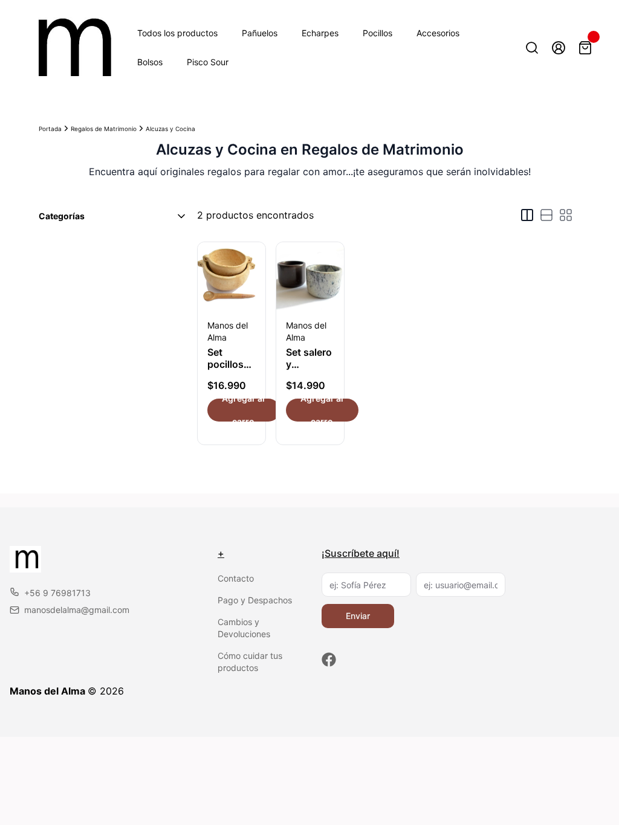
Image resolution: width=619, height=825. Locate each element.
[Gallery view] (566, 215)
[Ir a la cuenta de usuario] (558, 47)
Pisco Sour (207, 62)
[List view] (546, 215)
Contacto (236, 578)
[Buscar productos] (532, 47)
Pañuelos (259, 33)
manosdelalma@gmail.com (76, 610)
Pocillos (377, 33)
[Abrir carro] (585, 47)
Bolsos (150, 62)
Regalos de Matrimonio (104, 128)
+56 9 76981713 (57, 593)
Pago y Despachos (255, 600)
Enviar (358, 616)
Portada (50, 128)
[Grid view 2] (527, 215)
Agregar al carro (243, 410)
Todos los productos (177, 33)
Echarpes (320, 33)
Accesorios (437, 33)
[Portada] (69, 47)
